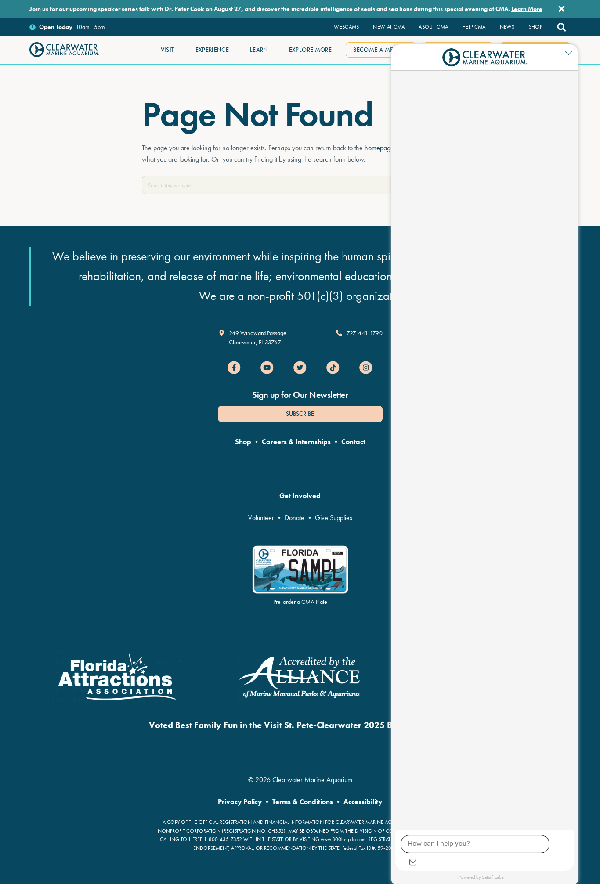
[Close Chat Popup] (571, 53)
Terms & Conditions (302, 801)
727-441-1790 (365, 333)
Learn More (526, 9)
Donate (294, 517)
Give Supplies (333, 517)
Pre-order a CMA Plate (300, 602)
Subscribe (300, 414)
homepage (379, 147)
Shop (243, 441)
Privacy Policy (240, 801)
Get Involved (300, 495)
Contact (353, 441)
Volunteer (261, 517)
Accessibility (362, 801)
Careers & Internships (296, 441)
